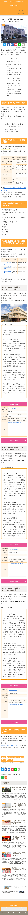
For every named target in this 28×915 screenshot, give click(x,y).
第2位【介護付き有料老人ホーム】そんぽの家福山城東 (14, 85)
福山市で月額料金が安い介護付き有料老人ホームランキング (14, 74)
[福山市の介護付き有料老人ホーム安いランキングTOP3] (12, 44)
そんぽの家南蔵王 (13, 690)
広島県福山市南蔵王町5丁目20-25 (16, 704)
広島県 (22, 757)
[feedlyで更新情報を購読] (2, 777)
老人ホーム (10, 759)
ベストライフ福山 (12, 408)
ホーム (7, 907)
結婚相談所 (20, 910)
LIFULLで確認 (14, 404)
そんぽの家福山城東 (13, 549)
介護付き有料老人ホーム (13, 757)
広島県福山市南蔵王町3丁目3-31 (16, 563)
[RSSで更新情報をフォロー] (6, 777)
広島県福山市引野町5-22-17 (14, 422)
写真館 (20, 907)
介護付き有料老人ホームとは (14, 61)
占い (8, 910)
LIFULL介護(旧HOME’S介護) (9, 745)
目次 (12, 58)
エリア (4, 757)
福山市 (4, 759)
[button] (25, 571)
